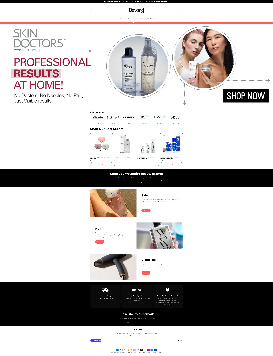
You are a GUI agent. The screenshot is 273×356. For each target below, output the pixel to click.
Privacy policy (134, 352)
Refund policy (160, 352)
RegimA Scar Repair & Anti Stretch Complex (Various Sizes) (169, 158)
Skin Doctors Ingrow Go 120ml (122, 157)
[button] (91, 10)
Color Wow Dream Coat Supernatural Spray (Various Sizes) (147, 158)
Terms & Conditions (147, 333)
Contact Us (129, 333)
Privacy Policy (137, 333)
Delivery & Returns (120, 333)
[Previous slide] (131, 108)
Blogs (155, 333)
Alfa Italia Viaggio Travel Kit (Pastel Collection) (99, 158)
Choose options (101, 164)
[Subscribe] (147, 322)
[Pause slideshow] (141, 108)
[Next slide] (137, 108)
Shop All (96, 123)
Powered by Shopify (125, 352)
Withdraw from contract (136, 335)
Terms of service (141, 352)
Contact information (151, 352)
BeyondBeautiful (117, 352)
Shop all (146, 210)
